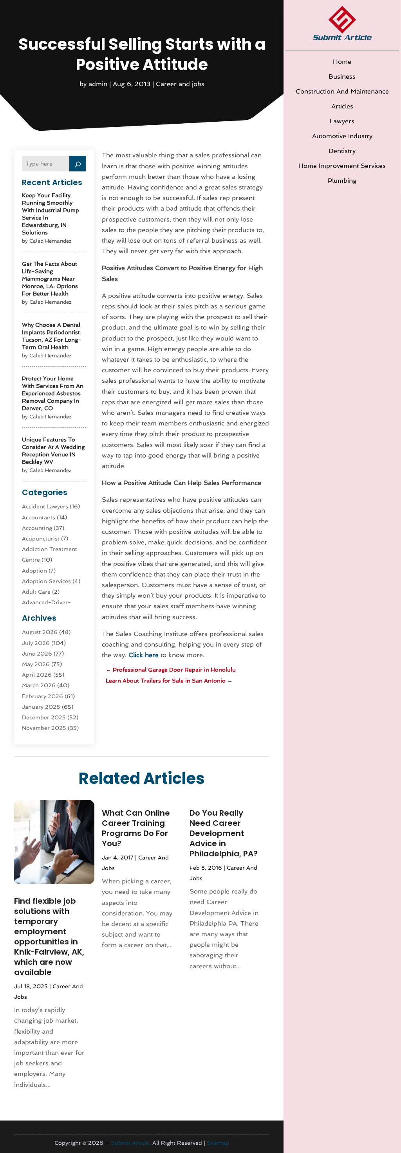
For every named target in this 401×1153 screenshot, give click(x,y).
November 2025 (44, 728)
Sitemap (218, 1143)
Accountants (38, 517)
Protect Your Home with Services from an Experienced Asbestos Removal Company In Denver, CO (52, 393)
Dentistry (342, 151)
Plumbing (342, 180)
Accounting (37, 528)
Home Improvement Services (342, 165)
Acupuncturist (41, 538)
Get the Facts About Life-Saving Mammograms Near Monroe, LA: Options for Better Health (50, 279)
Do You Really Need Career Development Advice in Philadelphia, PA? (224, 833)
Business (342, 76)
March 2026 (39, 685)
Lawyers (342, 121)
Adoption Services (46, 581)
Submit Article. (131, 1143)
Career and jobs (180, 84)
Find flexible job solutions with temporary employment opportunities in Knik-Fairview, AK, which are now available (49, 936)
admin (98, 84)
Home (342, 61)
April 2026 (37, 675)
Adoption (34, 570)
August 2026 (40, 632)
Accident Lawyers (45, 506)
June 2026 (37, 653)
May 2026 (36, 664)
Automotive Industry (342, 136)
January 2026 (41, 707)
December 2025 (44, 717)
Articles (342, 106)
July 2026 (36, 643)
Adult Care (36, 592)
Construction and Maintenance (342, 91)
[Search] (78, 163)
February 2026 (42, 696)
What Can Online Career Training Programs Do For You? (136, 828)
